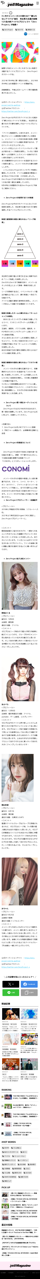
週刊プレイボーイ (9, 1164)
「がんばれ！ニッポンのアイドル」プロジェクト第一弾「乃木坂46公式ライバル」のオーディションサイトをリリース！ (29, 1029)
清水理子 (33, 1164)
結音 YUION (24, 1177)
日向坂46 (14, 1049)
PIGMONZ (6, 1024)
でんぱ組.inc (17, 1148)
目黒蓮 (32, 1074)
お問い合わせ (36, 1273)
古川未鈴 (22, 1164)
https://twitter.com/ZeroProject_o (16, 111)
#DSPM (6, 1148)
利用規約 (11, 1273)
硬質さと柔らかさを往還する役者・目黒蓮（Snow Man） (29, 1078)
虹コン (25, 1152)
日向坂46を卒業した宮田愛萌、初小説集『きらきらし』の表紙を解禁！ (10, 1054)
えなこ (28, 1169)
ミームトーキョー (19, 1156)
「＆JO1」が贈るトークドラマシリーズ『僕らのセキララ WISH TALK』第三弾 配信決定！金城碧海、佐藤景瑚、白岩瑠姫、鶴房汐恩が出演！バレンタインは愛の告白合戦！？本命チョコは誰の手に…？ (10, 1079)
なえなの (28, 1173)
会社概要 (3, 1273)
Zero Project (8, 30)
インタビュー (24, 1160)
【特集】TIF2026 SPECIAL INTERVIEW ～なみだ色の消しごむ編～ (20, 1254)
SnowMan (25, 1074)
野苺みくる (31, 30)
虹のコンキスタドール (11, 1152)
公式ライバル (33, 1024)
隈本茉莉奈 (17, 1169)
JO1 (5, 1074)
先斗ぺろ (20, 30)
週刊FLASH (17, 1173)
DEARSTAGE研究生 (10, 1177)
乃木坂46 (25, 1024)
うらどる (14, 1024)
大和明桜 (7, 1169)
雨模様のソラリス (9, 1160)
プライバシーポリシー (22, 1273)
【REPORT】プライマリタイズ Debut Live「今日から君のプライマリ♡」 (20, 1248)
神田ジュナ (7, 1181)
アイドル (7, 1156)
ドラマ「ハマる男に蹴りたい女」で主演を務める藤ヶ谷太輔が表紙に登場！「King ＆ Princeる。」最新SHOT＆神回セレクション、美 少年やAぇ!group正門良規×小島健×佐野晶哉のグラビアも (29, 1050)
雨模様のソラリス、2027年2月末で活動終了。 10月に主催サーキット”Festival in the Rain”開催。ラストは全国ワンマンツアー (19, 1231)
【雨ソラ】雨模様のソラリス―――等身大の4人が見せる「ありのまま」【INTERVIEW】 (20, 1237)
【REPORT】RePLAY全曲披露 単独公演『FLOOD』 (19, 1243)
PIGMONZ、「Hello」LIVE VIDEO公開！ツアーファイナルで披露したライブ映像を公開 (10, 1029)
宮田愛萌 (6, 1049)
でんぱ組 (7, 1173)
